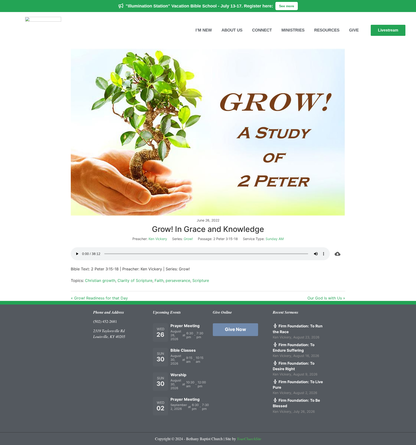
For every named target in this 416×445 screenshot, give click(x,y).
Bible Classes (183, 350)
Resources (326, 30)
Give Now (235, 329)
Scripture (200, 280)
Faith (159, 280)
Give (354, 30)
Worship (178, 374)
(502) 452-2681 (105, 321)
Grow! (188, 239)
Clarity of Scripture (134, 280)
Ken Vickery (158, 239)
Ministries (293, 30)
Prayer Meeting (185, 325)
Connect (262, 30)
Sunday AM (275, 239)
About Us (231, 30)
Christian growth (100, 280)
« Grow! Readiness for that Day (99, 298)
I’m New (203, 30)
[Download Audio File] (337, 253)
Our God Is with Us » (326, 298)
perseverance (178, 280)
